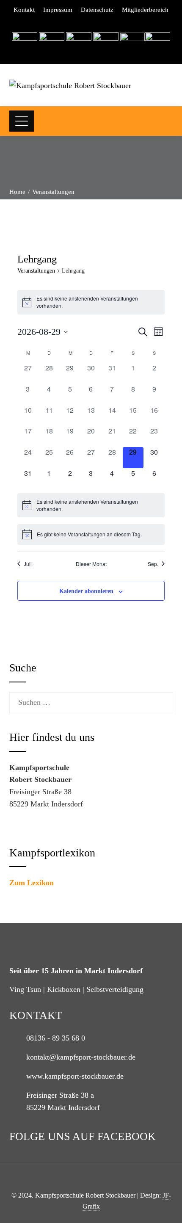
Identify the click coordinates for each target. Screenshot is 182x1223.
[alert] (91, 302)
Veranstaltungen (36, 271)
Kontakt (24, 9)
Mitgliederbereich (145, 9)
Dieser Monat (91, 563)
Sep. (153, 563)
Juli (28, 563)
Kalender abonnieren (86, 591)
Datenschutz (97, 9)
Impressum (57, 9)
